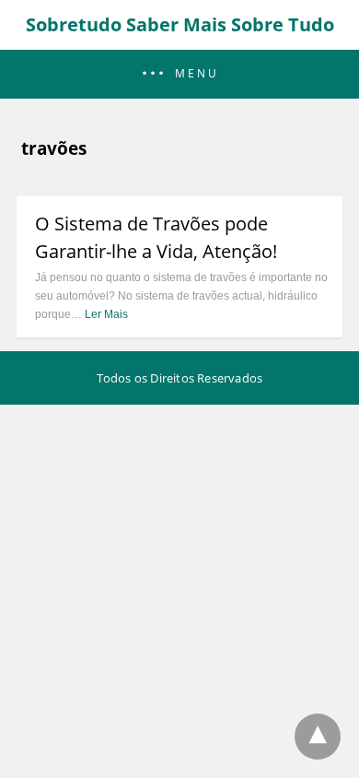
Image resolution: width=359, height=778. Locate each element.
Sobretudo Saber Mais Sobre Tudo (180, 24)
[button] (179, 74)
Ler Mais (106, 314)
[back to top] (318, 736)
